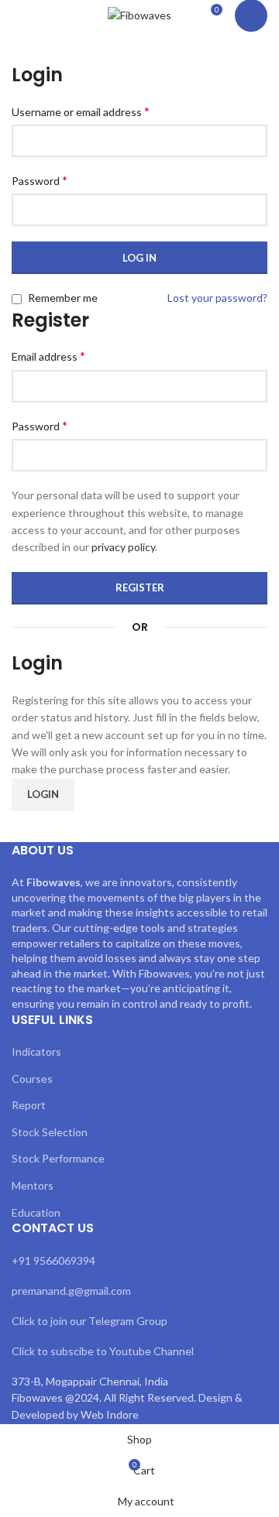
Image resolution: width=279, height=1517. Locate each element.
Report (29, 1104)
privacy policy (123, 546)
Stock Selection (50, 1132)
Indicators (36, 1051)
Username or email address (81, 111)
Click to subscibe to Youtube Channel (103, 1351)
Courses (32, 1078)
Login (43, 794)
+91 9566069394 (53, 1260)
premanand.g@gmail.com (71, 1290)
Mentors (32, 1185)
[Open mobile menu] (18, 15)
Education (36, 1212)
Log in (139, 258)
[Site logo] (139, 14)
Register (139, 587)
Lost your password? (217, 297)
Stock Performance (58, 1158)
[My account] (251, 15)
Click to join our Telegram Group (89, 1320)
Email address (48, 355)
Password (39, 180)
